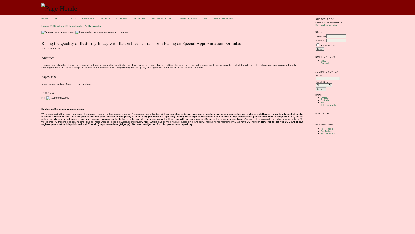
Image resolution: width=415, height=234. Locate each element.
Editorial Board (162, 18)
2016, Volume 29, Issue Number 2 (68, 26)
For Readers (327, 129)
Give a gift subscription (326, 25)
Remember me (328, 45)
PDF (44, 98)
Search (105, 18)
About (58, 18)
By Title (324, 102)
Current (122, 18)
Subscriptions (223, 18)
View (323, 61)
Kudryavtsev (95, 26)
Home (45, 18)
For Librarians (328, 133)
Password (320, 40)
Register (88, 18)
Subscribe (326, 63)
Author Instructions (193, 18)
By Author (326, 100)
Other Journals (328, 105)
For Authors (326, 131)
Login (72, 18)
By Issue (325, 98)
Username (321, 36)
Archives (139, 18)
